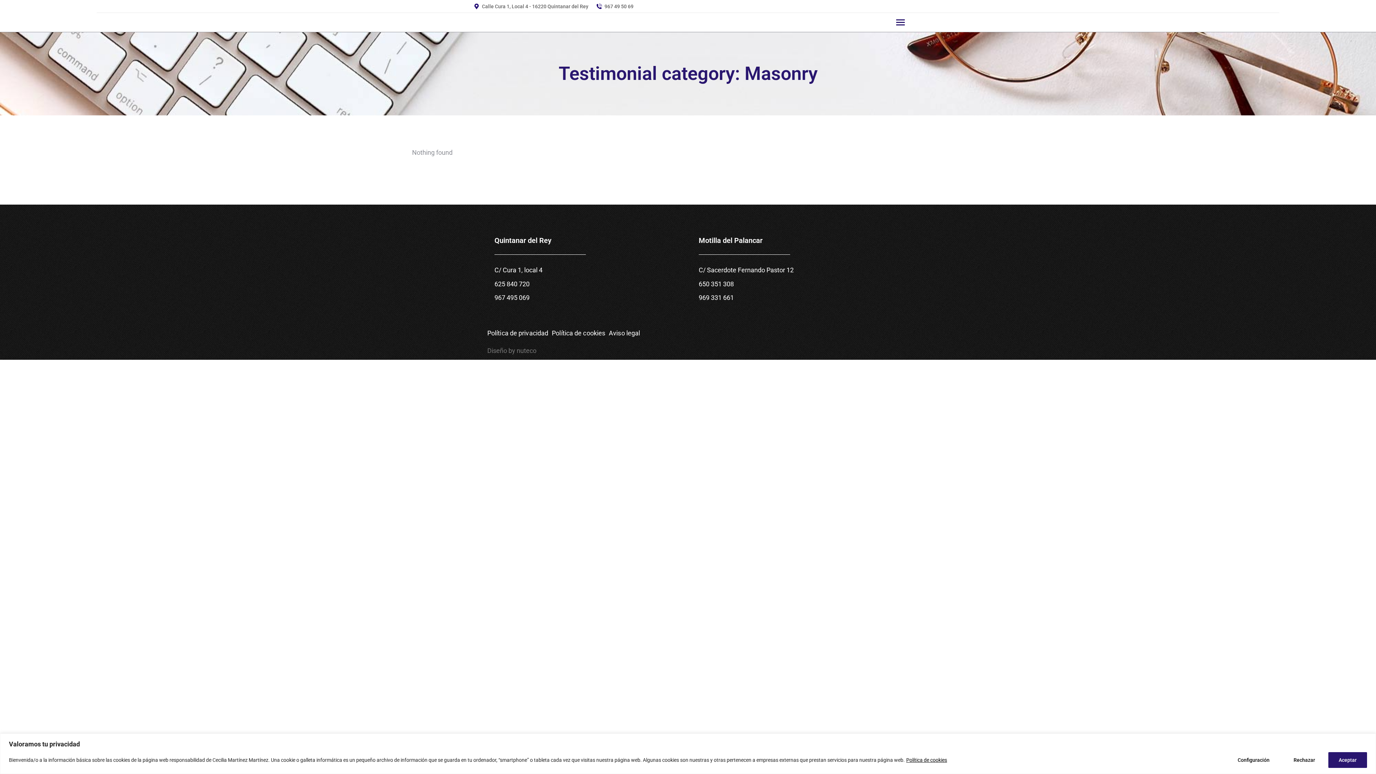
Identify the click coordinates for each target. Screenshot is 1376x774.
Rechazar (1304, 760)
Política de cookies (926, 760)
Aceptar (1348, 760)
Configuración (1254, 760)
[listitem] (585, 291)
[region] (688, 754)
